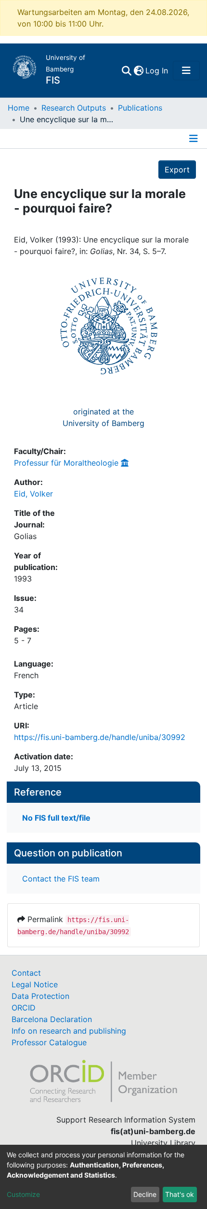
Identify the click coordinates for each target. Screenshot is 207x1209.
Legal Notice (35, 984)
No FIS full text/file (56, 818)
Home (18, 108)
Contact (26, 973)
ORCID (24, 1007)
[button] (138, 70)
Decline (144, 1194)
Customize (23, 1194)
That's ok (179, 1194)
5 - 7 (22, 640)
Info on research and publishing (69, 1031)
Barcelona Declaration (52, 1019)
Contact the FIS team (61, 878)
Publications (140, 108)
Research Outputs (73, 108)
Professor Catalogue (49, 1042)
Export (177, 169)
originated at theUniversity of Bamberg (103, 417)
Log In (157, 70)
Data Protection (40, 996)
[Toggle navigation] (186, 70)
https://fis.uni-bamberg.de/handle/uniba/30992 (99, 737)
